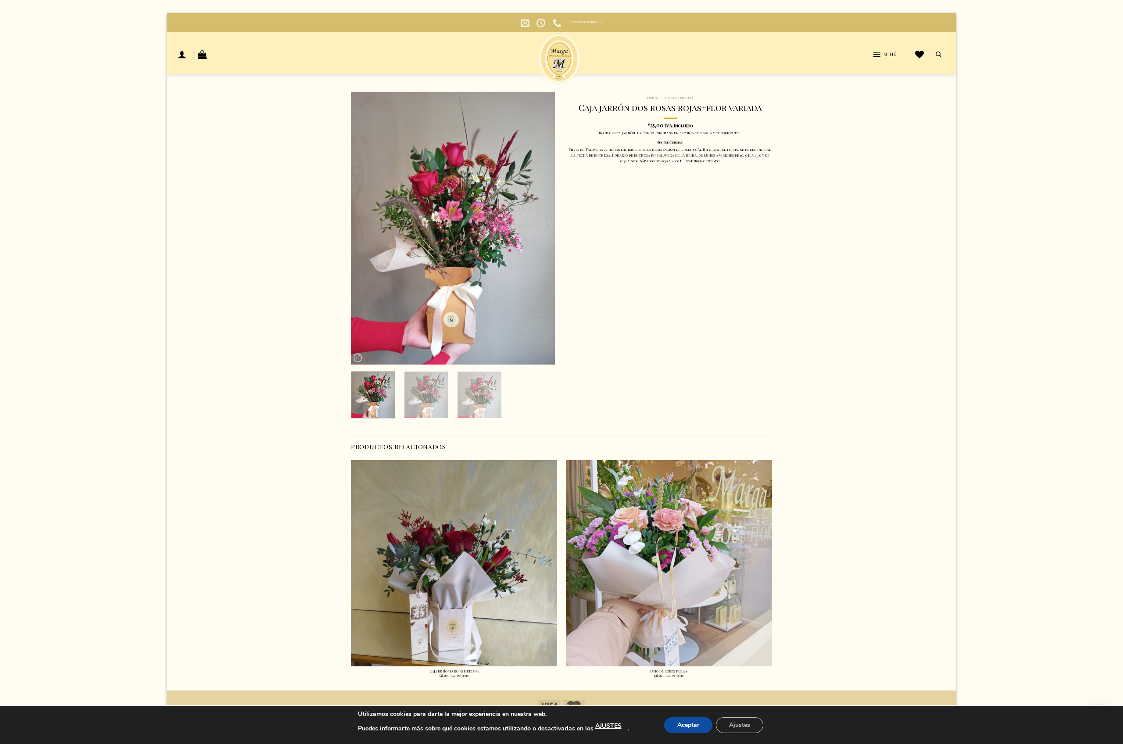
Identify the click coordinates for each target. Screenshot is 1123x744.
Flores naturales (678, 98)
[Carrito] (202, 54)
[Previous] (366, 228)
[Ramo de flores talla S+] (669, 563)
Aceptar (688, 725)
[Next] (540, 228)
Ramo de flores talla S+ (669, 671)
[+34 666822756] (558, 22)
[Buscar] (938, 54)
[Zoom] (358, 357)
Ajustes (739, 725)
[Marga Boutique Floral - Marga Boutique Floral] (559, 58)
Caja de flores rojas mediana (454, 671)
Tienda (652, 98)
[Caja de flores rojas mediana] (454, 563)
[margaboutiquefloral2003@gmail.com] (526, 22)
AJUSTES (608, 726)
